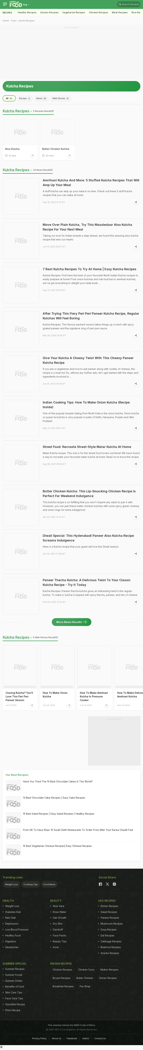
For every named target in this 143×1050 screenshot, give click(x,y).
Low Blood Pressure (16, 929)
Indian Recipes (61, 963)
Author (85, 1038)
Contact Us (100, 1038)
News (41, 98)
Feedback (72, 1038)
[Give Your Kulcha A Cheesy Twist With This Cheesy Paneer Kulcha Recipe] (21, 374)
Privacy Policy (39, 1038)
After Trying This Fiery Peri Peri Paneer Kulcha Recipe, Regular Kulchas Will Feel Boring (91, 316)
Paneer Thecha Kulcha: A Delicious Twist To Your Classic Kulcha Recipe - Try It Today (87, 582)
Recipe (24, 98)
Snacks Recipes (49, 12)
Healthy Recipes (27, 12)
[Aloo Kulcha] (20, 132)
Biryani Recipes (61, 977)
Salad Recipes (109, 911)
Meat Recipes (120, 12)
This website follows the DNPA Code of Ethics (71, 1025)
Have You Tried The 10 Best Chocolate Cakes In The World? (58, 781)
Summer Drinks (13, 980)
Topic (14, 20)
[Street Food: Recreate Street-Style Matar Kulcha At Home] (21, 462)
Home (6, 20)
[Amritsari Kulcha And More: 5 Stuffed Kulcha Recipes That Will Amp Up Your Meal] (21, 196)
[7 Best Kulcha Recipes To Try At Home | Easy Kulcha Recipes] (21, 285)
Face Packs (59, 935)
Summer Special (15, 963)
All (9, 98)
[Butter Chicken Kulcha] (57, 132)
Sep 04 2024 (123, 705)
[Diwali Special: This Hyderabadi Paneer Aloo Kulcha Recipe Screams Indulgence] (21, 551)
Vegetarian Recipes (73, 12)
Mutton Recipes (109, 969)
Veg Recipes (107, 900)
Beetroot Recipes (111, 947)
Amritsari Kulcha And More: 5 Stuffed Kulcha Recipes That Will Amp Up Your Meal (91, 182)
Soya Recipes (109, 929)
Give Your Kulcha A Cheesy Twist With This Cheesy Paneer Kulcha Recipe (88, 360)
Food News (49, 884)
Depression (11, 923)
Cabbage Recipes (111, 941)
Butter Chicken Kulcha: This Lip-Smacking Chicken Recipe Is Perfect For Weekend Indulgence (89, 493)
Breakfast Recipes (63, 986)
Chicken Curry (86, 969)
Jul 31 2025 (11, 705)
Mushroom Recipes (112, 923)
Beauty (56, 900)
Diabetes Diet (13, 911)
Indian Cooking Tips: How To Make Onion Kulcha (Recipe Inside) (86, 405)
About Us (56, 1038)
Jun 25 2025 (49, 705)
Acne (56, 947)
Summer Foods (13, 974)
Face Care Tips (14, 998)
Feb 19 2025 (86, 705)
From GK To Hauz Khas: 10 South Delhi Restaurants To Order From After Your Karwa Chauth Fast (78, 829)
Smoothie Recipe (15, 1004)
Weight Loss (11, 884)
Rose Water (59, 911)
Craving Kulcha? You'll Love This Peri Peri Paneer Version (19, 696)
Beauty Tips (60, 941)
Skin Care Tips (13, 992)
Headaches (11, 947)
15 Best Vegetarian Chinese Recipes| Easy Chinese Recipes (57, 845)
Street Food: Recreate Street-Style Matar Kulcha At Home (87, 447)
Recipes (7, 12)
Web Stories (60, 98)
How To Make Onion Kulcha (55, 694)
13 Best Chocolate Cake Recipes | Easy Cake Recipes (54, 797)
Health (8, 900)
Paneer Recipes (110, 917)
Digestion (10, 941)
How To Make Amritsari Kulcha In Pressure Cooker (94, 696)
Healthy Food (13, 935)
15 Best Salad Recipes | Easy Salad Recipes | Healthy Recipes (58, 813)
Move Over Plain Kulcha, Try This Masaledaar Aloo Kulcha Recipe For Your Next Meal (87, 227)
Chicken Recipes (98, 12)
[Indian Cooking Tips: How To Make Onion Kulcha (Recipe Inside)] (21, 418)
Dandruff (58, 929)
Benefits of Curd (14, 986)
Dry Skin (57, 923)
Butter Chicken (84, 977)
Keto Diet (10, 917)
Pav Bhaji (85, 986)
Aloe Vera (58, 906)
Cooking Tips (31, 884)
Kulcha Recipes (27, 20)
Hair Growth (59, 917)
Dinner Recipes (109, 906)
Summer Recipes (15, 968)
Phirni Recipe (12, 1010)
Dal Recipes (107, 935)
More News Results (69, 622)
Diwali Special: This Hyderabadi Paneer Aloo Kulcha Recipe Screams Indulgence (88, 538)
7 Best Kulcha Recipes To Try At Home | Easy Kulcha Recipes (89, 269)
